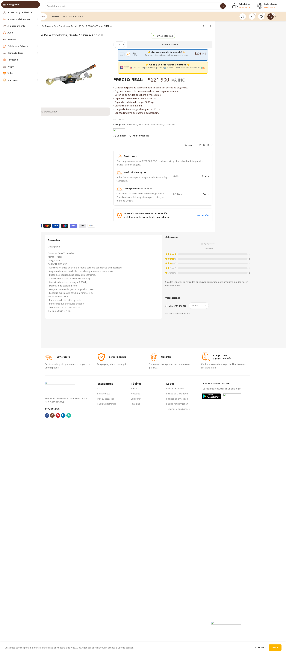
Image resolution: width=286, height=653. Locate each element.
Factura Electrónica (106, 403)
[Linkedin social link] (208, 145)
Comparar (136, 398)
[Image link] (211, 395)
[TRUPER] (119, 129)
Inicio (99, 388)
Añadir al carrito (170, 44)
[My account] (242, 17)
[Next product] (210, 26)
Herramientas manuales (150, 124)
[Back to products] (207, 26)
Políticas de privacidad (177, 398)
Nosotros (135, 393)
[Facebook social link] (197, 145)
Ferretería (132, 124)
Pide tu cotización (106, 398)
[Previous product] (203, 26)
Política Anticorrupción (177, 403)
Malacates (169, 124)
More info (260, 647)
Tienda (134, 388)
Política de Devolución (177, 393)
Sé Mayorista (103, 393)
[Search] (223, 6)
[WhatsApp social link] (211, 145)
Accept (275, 647)
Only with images (177, 305)
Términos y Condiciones (178, 409)
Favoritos (135, 403)
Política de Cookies (175, 388)
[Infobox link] (57, 356)
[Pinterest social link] (204, 145)
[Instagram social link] (200, 145)
